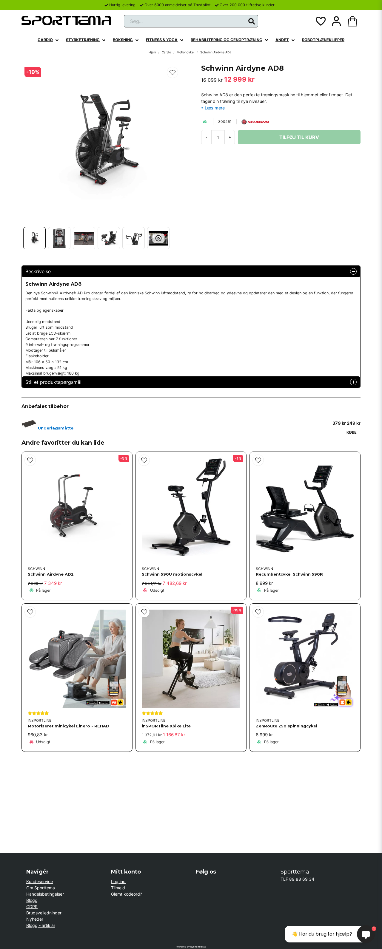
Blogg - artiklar (40, 925)
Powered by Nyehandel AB (191, 946)
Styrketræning (83, 40)
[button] (251, 21)
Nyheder (34, 919)
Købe (351, 432)
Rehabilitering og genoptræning (226, 40)
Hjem (152, 52)
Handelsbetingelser (45, 894)
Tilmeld (118, 887)
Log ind (118, 881)
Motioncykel (185, 52)
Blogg (32, 900)
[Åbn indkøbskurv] (352, 21)
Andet (282, 40)
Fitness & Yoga (162, 40)
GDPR (32, 906)
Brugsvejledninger (43, 912)
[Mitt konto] (336, 21)
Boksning (123, 40)
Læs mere (215, 107)
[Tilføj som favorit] (320, 21)
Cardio (45, 40)
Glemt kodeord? (126, 894)
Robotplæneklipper (323, 40)
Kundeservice (39, 881)
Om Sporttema (40, 887)
